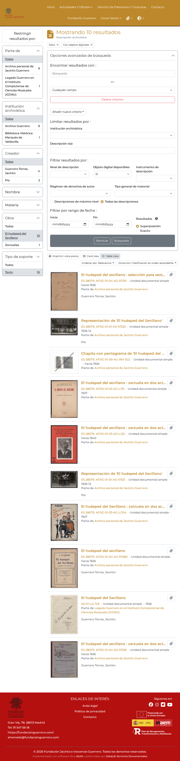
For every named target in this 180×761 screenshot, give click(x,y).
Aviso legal (90, 705)
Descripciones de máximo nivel (76, 201)
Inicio (51, 7)
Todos (9, 59)
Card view (92, 256)
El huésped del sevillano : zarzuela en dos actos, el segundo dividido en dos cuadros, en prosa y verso (123, 383)
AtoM (79, 756)
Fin (95, 217)
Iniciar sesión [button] (110, 18)
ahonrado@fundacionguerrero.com (33, 737)
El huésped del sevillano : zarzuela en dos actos (123, 644)
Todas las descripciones (121, 201)
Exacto (145, 230)
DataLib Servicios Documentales (126, 756)
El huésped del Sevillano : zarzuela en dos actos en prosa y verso (123, 506)
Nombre (12, 192)
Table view (112, 256)
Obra (9, 218)
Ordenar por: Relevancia (97, 263)
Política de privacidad (90, 711)
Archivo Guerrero (22, 127)
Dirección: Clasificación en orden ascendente (146, 263)
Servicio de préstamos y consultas (122, 7)
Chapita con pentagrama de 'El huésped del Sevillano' (123, 353)
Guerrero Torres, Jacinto (22, 171)
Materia (11, 205)
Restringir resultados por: (22, 36)
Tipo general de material (132, 186)
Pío (22, 181)
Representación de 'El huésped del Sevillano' (121, 320)
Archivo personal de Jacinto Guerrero (22, 68)
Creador (12, 153)
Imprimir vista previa (65, 256)
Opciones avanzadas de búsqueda (80, 55)
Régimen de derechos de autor (72, 186)
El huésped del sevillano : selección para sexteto (123, 275)
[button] (129, 18)
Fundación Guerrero (82, 18)
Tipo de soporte (19, 257)
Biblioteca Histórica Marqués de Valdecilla (22, 137)
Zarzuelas (22, 246)
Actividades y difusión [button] (75, 7)
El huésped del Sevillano (22, 235)
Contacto (157, 7)
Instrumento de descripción (147, 169)
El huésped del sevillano (103, 551)
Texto (22, 273)
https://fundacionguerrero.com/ (31, 732)
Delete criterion (113, 99)
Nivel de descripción (64, 167)
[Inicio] (13, 13)
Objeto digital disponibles (111, 167)
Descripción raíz (61, 143)
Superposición (150, 226)
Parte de (12, 51)
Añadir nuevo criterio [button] (67, 111)
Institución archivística (15, 108)
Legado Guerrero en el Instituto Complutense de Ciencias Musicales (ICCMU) (22, 86)
